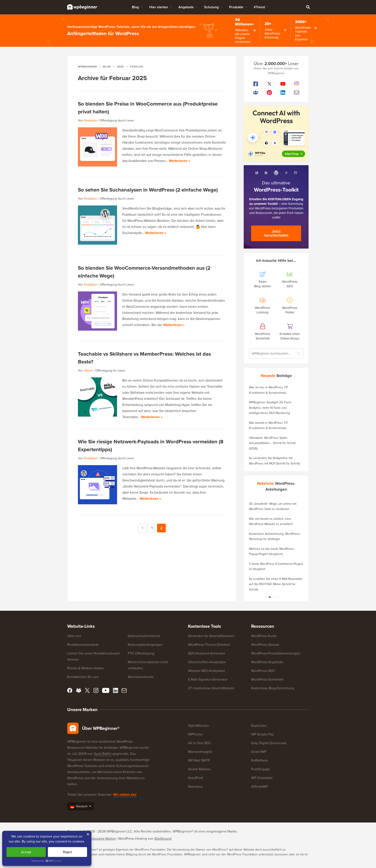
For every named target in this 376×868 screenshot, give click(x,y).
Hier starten (158, 7)
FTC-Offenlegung (141, 653)
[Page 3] (278, 597)
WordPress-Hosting (132, 838)
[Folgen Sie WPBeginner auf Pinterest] (269, 92)
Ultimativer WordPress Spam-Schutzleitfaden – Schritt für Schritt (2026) (272, 443)
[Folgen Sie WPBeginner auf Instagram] (297, 83)
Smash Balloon (199, 769)
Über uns (74, 635)
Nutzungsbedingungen (145, 644)
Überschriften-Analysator (207, 661)
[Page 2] (274, 597)
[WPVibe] (276, 134)
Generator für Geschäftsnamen (211, 635)
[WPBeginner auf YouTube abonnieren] (283, 83)
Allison (88, 370)
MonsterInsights (200, 751)
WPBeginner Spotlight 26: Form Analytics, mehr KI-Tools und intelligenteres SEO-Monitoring (270, 407)
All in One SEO (199, 742)
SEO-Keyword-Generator (206, 653)
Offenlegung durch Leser (117, 120)
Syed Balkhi (103, 753)
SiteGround (162, 838)
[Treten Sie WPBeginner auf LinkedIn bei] (283, 92)
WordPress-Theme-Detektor (209, 644)
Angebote (186, 7)
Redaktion (90, 120)
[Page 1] (269, 597)
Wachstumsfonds (140, 676)
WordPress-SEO (263, 670)
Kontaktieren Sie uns (83, 676)
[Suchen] (308, 7)
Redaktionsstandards (83, 644)
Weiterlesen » (179, 160)
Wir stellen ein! (124, 794)
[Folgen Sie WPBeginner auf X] (269, 83)
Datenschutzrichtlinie (144, 635)
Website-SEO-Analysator (206, 670)
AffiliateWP (259, 786)
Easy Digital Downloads (269, 742)
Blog (135, 7)
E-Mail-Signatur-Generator (207, 679)
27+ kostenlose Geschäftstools (211, 688)
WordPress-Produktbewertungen (275, 653)
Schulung (211, 7)
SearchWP (258, 751)
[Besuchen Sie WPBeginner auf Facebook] (256, 83)
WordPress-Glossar (265, 644)
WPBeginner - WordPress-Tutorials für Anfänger (82, 7)
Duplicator (259, 725)
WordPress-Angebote (267, 661)
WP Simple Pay (262, 734)
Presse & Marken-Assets (85, 668)
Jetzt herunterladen (276, 233)
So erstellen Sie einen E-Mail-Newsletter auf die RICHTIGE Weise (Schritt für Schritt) (276, 584)
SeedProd (195, 777)
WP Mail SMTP (199, 760)
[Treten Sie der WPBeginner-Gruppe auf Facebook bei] (256, 92)
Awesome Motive (102, 838)
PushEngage (260, 769)
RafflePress (259, 760)
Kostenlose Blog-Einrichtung (272, 688)
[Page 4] (282, 597)
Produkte (236, 7)
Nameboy (195, 786)
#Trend (259, 7)
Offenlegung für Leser (110, 370)
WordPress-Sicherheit (267, 679)
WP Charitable (262, 777)
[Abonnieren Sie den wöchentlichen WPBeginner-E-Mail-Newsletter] (297, 92)
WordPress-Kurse (264, 635)
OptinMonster (198, 725)
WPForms (195, 734)
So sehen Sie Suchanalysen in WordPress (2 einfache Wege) (148, 190)
